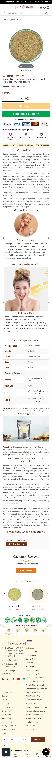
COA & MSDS (31, 726)
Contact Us (6, 707)
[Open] (6, 752)
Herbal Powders (32, 670)
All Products (31, 655)
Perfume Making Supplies (36, 689)
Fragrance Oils (32, 666)
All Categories (31, 651)
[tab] (21, 70)
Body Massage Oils (33, 674)
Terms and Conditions (35, 714)
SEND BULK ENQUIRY (26, 114)
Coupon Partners (8, 722)
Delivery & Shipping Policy (36, 707)
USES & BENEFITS (9, 145)
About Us (5, 703)
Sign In (4, 696)
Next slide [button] (47, 593)
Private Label (31, 729)
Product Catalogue (33, 718)
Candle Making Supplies (36, 685)
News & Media (8, 718)
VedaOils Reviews (9, 729)
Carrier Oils (30, 659)
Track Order (6, 714)
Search (4, 700)
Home (5, 20)
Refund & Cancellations (35, 711)
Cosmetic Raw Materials (35, 677)
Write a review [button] (26, 570)
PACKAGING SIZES (42, 145)
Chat (37, 757)
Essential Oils (31, 663)
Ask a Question (18, 544)
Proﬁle (48, 757)
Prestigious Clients (9, 726)
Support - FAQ (31, 703)
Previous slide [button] (4, 593)
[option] (14, 597)
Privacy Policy (7, 733)
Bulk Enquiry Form (33, 696)
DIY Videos (6, 711)
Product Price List (33, 722)
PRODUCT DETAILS (26, 145)
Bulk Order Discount (34, 700)
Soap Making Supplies (35, 681)
